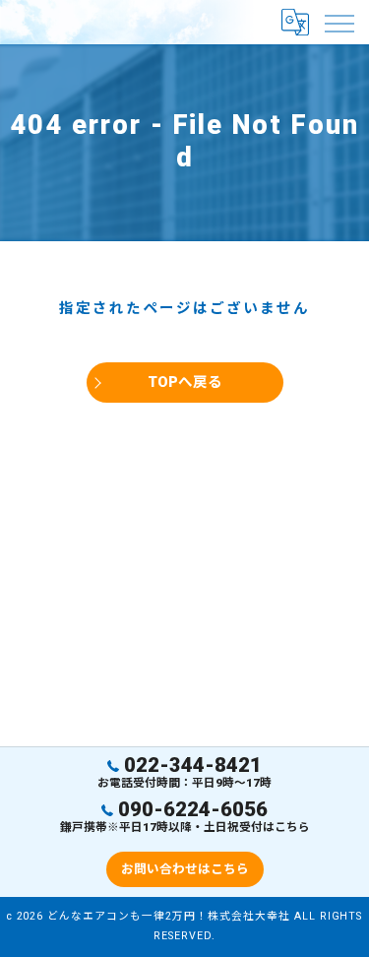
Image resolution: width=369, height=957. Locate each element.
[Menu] (338, 21)
